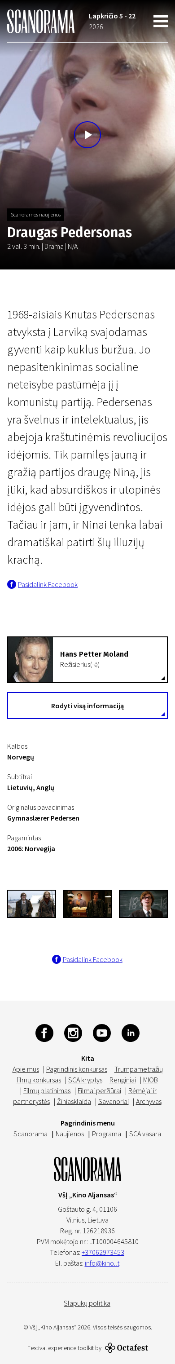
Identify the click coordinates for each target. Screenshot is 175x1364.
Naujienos (70, 1133)
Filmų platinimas (46, 1090)
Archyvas (149, 1101)
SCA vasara (145, 1133)
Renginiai (122, 1079)
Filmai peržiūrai (99, 1090)
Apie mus (26, 1068)
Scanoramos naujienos (36, 214)
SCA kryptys (85, 1079)
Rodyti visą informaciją (87, 705)
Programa (106, 1133)
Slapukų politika (87, 1302)
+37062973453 (103, 1252)
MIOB (150, 1079)
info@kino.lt (102, 1262)
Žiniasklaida (74, 1101)
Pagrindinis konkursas (76, 1068)
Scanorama (30, 1133)
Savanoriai (113, 1101)
